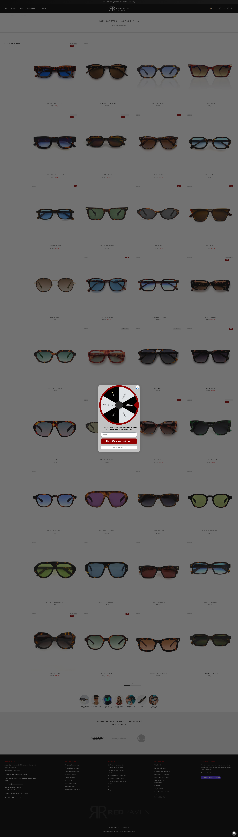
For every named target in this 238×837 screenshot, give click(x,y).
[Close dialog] (137, 387)
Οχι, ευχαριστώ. (119, 447)
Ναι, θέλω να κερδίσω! (119, 441)
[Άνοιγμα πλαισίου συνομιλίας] (234, 833)
